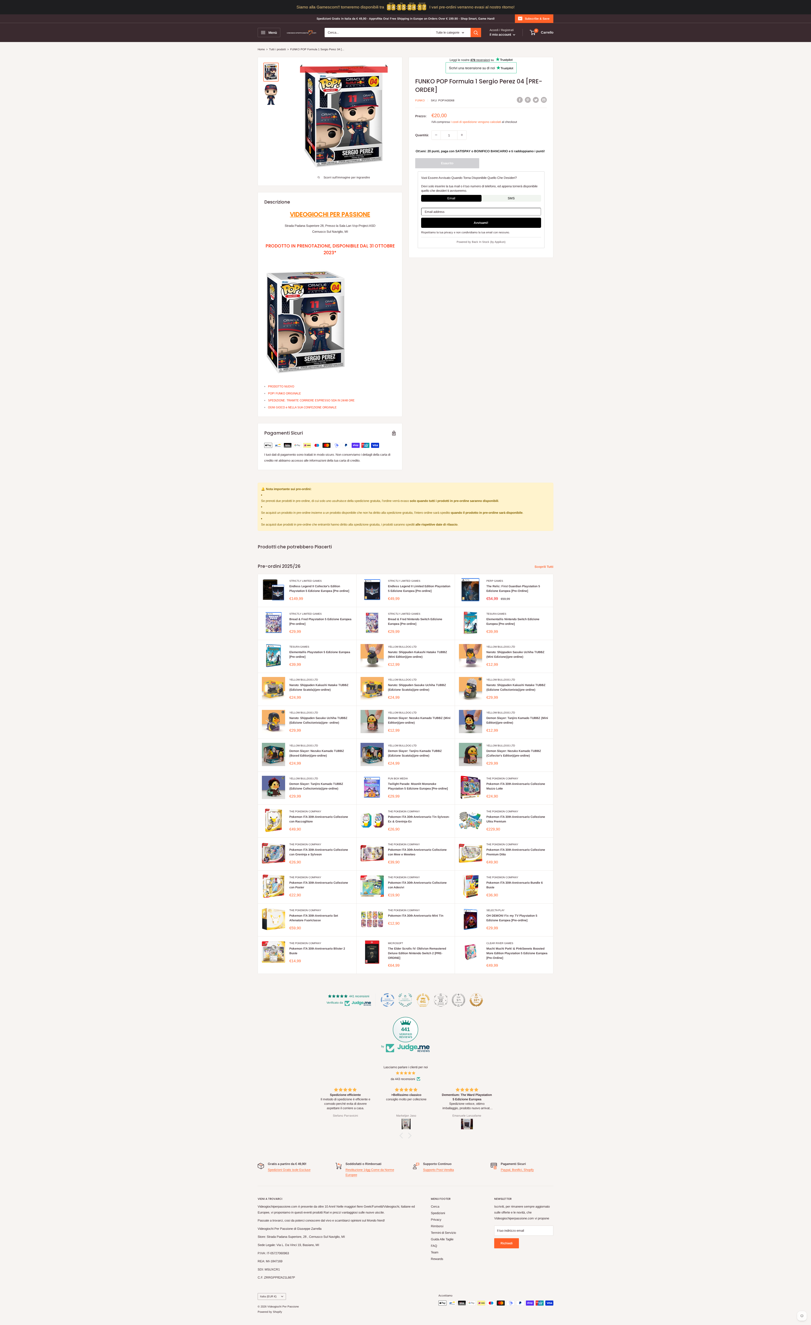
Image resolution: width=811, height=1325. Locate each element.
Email (451, 198)
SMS (511, 198)
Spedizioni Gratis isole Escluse (289, 1169)
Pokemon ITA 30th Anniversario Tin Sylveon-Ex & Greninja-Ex (419, 819)
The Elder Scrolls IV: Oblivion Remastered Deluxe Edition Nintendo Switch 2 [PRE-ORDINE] (417, 953)
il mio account (501, 34)
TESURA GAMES (496, 613)
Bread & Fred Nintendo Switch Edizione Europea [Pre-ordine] (415, 621)
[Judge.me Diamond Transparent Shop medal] (387, 1000)
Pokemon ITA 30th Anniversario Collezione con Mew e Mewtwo (417, 852)
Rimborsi (437, 1226)
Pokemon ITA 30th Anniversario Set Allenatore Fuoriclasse (313, 918)
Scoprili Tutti (544, 566)
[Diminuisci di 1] (436, 134)
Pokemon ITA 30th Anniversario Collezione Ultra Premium (515, 819)
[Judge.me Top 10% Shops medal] (476, 1000)
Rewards (437, 1259)
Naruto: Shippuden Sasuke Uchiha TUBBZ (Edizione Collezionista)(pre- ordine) (318, 720)
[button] (402, 1135)
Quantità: (422, 135)
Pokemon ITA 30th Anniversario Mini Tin (415, 915)
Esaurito (447, 163)
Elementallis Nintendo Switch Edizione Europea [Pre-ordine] (512, 621)
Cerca (435, 1206)
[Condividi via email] (544, 100)
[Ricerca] (476, 32)
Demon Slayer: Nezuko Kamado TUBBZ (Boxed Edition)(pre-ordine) (316, 753)
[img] (405, 1073)
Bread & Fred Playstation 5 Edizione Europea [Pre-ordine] (320, 621)
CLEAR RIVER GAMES (499, 943)
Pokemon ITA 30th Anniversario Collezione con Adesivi (417, 885)
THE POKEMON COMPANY (502, 778)
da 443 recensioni (403, 1079)
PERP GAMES (494, 580)
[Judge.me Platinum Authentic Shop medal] (405, 1000)
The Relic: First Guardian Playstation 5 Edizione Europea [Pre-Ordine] (513, 588)
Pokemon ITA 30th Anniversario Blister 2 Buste (317, 951)
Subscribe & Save (537, 18)
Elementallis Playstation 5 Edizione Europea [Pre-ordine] (319, 654)
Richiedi (507, 1243)
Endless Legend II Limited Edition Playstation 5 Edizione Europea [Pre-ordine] (419, 588)
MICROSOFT (395, 943)
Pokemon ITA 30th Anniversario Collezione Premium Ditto (515, 852)
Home (261, 49)
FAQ (434, 1246)
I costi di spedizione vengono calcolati (476, 121)
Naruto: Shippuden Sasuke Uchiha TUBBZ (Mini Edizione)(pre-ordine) (515, 654)
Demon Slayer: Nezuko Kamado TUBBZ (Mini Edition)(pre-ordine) (419, 720)
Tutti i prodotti (277, 49)
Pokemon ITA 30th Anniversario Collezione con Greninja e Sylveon (318, 852)
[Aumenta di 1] (461, 134)
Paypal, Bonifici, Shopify (517, 1169)
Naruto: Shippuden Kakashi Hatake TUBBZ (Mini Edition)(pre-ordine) (417, 654)
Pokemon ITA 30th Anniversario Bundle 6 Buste (514, 885)
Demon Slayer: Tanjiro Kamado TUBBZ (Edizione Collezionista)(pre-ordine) (316, 786)
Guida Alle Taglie (442, 1239)
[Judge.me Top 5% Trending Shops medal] (458, 1000)
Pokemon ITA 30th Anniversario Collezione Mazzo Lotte (515, 786)
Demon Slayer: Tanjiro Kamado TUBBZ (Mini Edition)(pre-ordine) (517, 720)
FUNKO (420, 100)
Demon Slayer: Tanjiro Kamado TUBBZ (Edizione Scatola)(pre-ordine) (415, 753)
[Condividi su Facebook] (520, 100)
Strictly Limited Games (305, 580)
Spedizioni (438, 1213)
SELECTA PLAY (495, 910)
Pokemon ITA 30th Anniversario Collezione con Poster (318, 885)
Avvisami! (481, 222)
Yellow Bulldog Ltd (402, 646)
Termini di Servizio (443, 1232)
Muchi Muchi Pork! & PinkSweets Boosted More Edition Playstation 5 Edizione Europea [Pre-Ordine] (516, 953)
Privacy (436, 1219)
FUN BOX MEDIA (398, 778)
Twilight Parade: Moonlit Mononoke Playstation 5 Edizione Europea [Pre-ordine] (418, 786)
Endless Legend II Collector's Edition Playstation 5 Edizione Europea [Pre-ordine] (319, 588)
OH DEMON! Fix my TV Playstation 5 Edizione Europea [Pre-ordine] (511, 918)
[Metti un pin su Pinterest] (528, 100)
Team (434, 1252)
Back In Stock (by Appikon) (488, 241)
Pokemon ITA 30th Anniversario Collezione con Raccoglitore (318, 819)
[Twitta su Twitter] (536, 100)
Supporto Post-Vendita (438, 1169)
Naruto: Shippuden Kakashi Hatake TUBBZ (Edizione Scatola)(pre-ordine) (318, 687)
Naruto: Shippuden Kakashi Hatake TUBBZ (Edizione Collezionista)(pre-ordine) (516, 687)
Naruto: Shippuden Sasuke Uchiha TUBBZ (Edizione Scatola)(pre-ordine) (417, 687)
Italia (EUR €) (268, 1296)
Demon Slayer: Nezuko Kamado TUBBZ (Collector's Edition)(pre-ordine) (513, 753)
